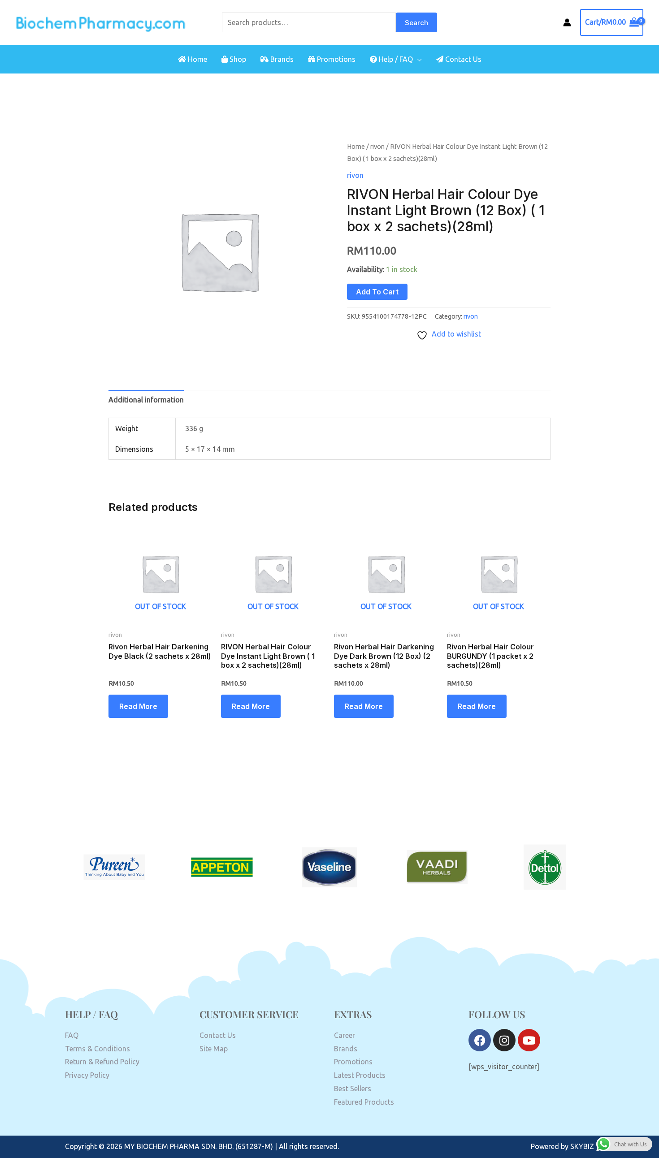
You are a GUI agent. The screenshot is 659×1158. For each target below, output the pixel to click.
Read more (138, 706)
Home (196, 59)
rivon (377, 146)
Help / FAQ (395, 59)
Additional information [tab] (146, 400)
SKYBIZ (582, 1146)
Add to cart (377, 291)
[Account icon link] (567, 22)
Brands (281, 59)
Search (416, 22)
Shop (237, 59)
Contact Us (462, 59)
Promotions (335, 59)
